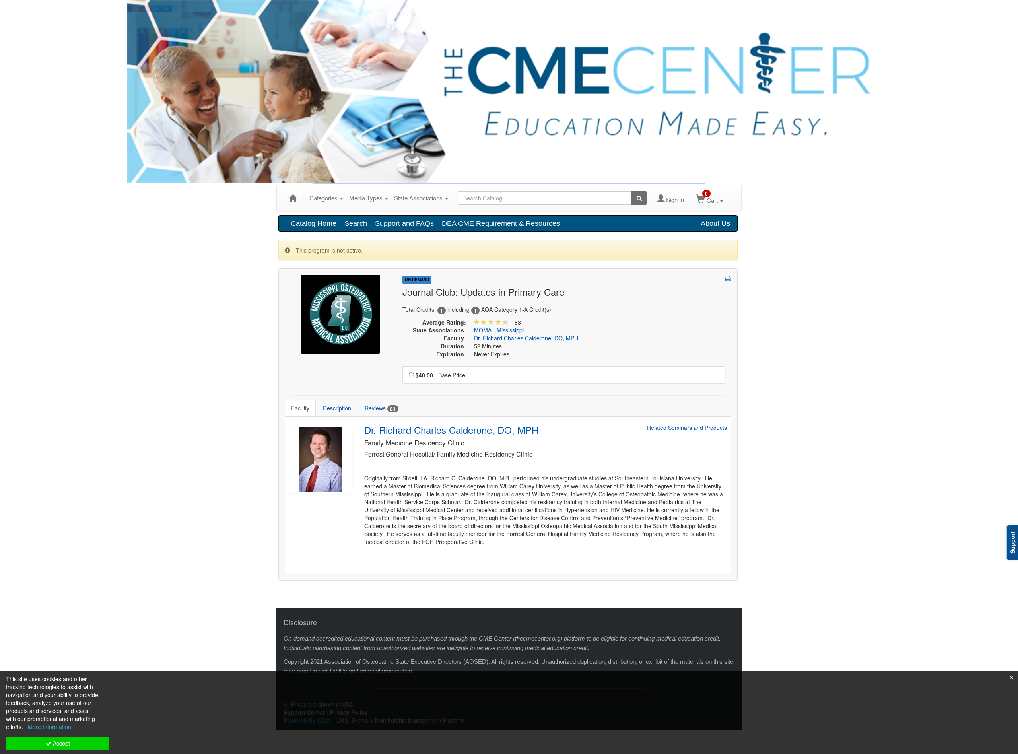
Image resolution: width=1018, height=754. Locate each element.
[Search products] (639, 198)
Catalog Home (313, 223)
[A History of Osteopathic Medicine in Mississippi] (340, 313)
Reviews (380, 408)
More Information (49, 727)
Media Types (366, 198)
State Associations (419, 198)
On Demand (417, 279)
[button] (728, 279)
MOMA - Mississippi (499, 330)
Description (337, 408)
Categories (324, 198)
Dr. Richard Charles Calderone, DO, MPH (526, 338)
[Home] (293, 198)
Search (355, 223)
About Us (715, 223)
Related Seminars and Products (687, 428)
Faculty (300, 408)
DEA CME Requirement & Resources (501, 223)
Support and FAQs (404, 223)
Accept (60, 743)
